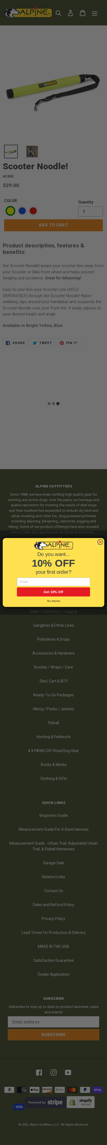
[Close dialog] (100, 542)
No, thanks (53, 600)
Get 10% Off (53, 592)
